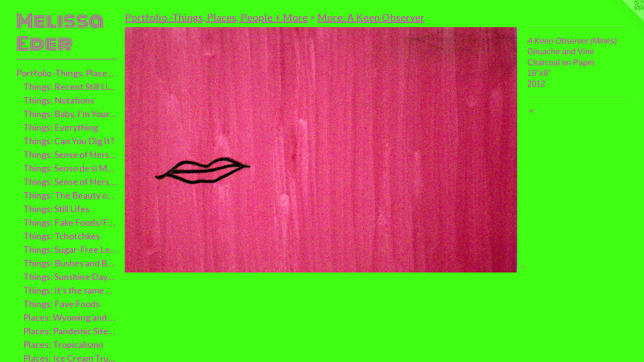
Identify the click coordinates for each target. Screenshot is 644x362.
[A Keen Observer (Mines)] (321, 150)
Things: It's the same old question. (70, 290)
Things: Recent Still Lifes (70, 86)
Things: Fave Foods (61, 303)
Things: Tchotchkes (61, 235)
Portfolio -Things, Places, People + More (66, 72)
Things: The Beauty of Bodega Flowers (70, 195)
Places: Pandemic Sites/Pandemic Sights (70, 330)
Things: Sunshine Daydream (70, 276)
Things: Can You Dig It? (68, 140)
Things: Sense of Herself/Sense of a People (70, 181)
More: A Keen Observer (371, 17)
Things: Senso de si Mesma (70, 167)
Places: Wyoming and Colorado (70, 317)
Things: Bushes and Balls (70, 262)
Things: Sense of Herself (70, 154)
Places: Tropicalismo (63, 344)
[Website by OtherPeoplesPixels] (624, 20)
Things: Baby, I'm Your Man (70, 113)
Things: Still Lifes (56, 208)
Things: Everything (60, 127)
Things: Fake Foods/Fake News (70, 222)
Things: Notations (58, 100)
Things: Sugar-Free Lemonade (70, 249)
